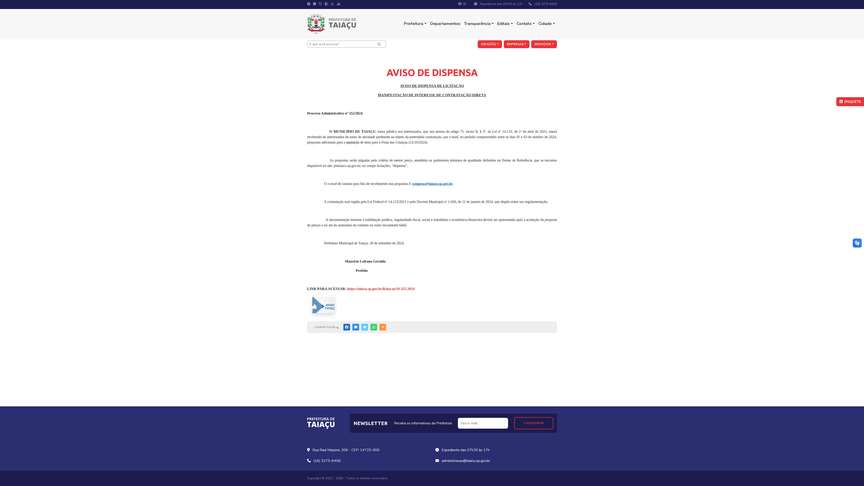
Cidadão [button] (488, 44)
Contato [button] (524, 23)
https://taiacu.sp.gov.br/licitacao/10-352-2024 (380, 289)
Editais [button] (503, 23)
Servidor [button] (542, 44)
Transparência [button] (477, 23)
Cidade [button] (545, 23)
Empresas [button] (515, 44)
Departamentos (445, 23)
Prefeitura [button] (413, 23)
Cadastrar (534, 423)
